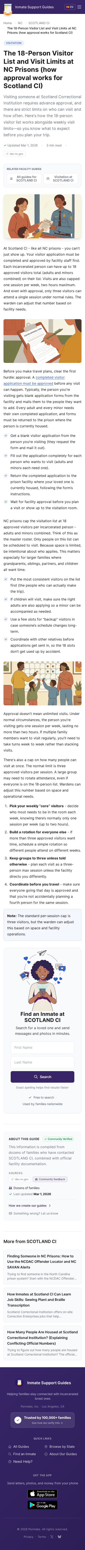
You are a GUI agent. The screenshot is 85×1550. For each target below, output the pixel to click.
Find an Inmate (24, 1454)
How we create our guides (28, 1205)
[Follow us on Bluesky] (59, 1536)
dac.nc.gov (16, 153)
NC (20, 23)
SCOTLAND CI (39, 23)
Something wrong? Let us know (36, 1213)
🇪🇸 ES (69, 6)
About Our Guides (63, 1454)
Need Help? (22, 1461)
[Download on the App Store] (42, 1493)
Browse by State (62, 1446)
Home (7, 23)
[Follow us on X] (51, 1536)
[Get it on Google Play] (42, 1505)
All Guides (21, 1446)
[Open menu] (79, 7)
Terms (42, 1536)
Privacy (28, 1536)
